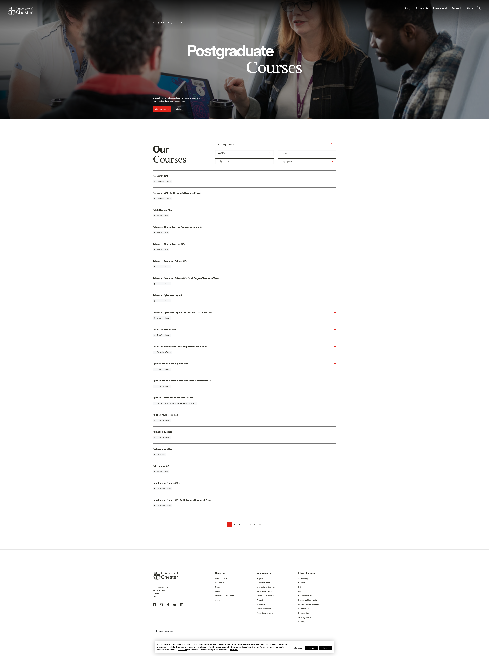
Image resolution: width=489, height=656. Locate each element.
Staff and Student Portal (224, 595)
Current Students (263, 582)
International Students (266, 587)
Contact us (219, 582)
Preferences (297, 648)
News (217, 587)
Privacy (301, 587)
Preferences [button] (234, 650)
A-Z (182, 23)
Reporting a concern (265, 613)
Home (155, 23)
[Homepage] (20, 11)
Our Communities (264, 608)
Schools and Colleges (265, 595)
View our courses (162, 109)
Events (218, 591)
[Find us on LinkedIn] (181, 604)
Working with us (304, 617)
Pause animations (163, 631)
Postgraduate (172, 23)
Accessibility (303, 578)
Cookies (301, 582)
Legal (300, 591)
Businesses (261, 604)
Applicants (261, 578)
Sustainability (303, 608)
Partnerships (303, 613)
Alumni (260, 600)
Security (301, 621)
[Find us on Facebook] (154, 604)
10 (250, 524)
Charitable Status (305, 595)
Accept (325, 648)
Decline (311, 648)
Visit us (179, 109)
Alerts (217, 600)
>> (260, 524)
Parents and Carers (264, 591)
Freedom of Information (308, 600)
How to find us (221, 578)
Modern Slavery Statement (309, 604)
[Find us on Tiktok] (168, 604)
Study (162, 23)
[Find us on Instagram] (161, 604)
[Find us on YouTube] (174, 604)
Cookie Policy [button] (182, 650)
